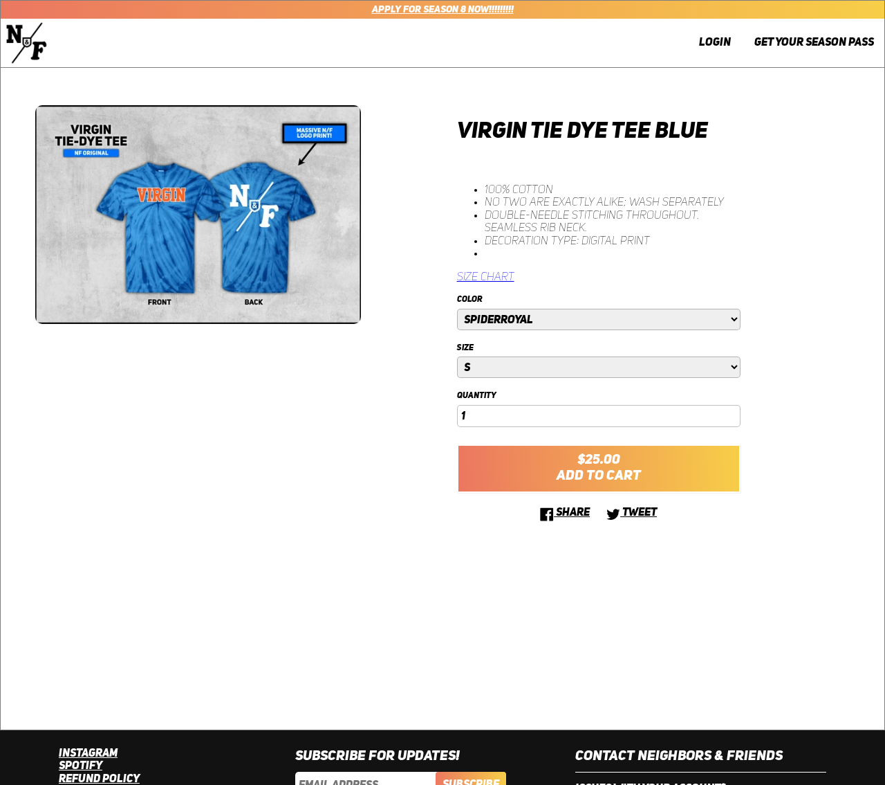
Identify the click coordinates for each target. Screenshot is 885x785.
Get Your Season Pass (814, 42)
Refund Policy (99, 779)
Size (465, 348)
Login (715, 42)
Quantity (476, 396)
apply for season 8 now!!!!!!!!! (443, 10)
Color (470, 300)
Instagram (88, 753)
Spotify (80, 766)
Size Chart (485, 277)
